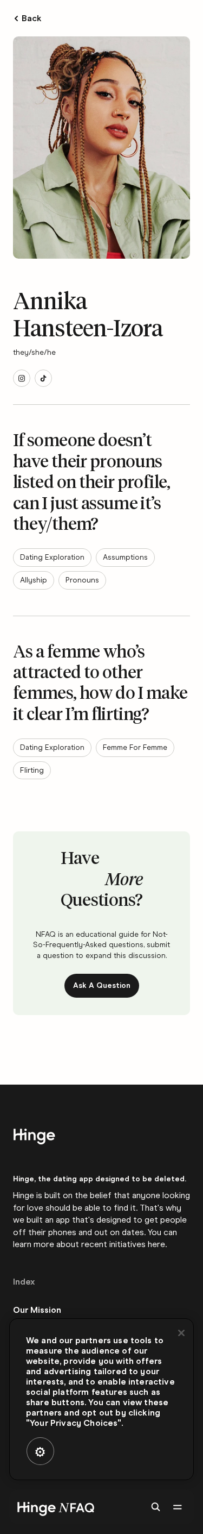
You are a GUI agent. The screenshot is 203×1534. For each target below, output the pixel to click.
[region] (101, 1399)
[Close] (181, 1333)
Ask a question (101, 985)
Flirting (32, 770)
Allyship (33, 580)
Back (32, 18)
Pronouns (82, 580)
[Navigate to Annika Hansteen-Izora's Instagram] (21, 378)
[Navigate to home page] (53, 1506)
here (156, 1244)
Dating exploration (52, 557)
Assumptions (125, 557)
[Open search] (155, 1507)
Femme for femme (135, 747)
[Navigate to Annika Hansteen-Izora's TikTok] (43, 378)
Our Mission (37, 1310)
